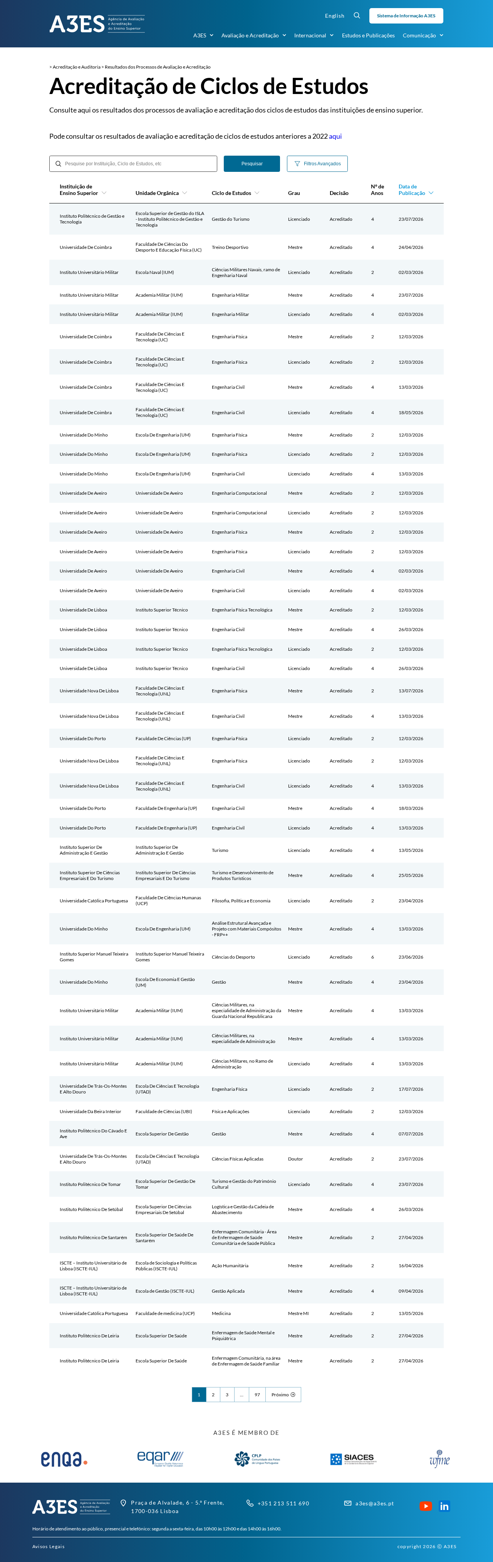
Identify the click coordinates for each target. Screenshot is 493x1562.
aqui (335, 136)
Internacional (310, 35)
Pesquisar (252, 163)
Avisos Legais (48, 1546)
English (335, 15)
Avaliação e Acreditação (250, 35)
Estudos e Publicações (368, 35)
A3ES (199, 35)
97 (257, 1394)
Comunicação (419, 35)
